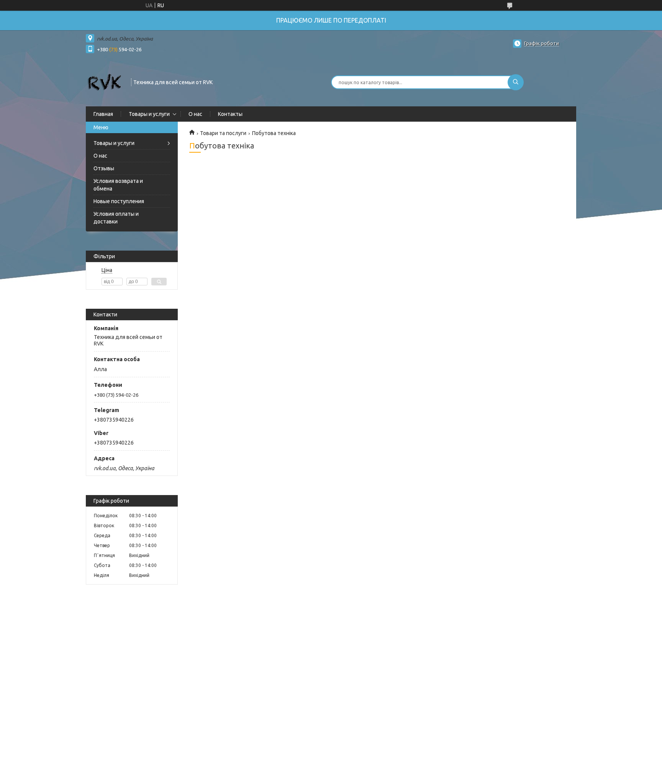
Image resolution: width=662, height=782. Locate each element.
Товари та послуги (223, 133)
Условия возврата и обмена (118, 185)
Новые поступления (118, 201)
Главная (103, 114)
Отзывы (103, 168)
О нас (195, 114)
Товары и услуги (149, 114)
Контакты (230, 114)
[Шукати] (516, 82)
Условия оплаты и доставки (116, 218)
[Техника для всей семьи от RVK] (105, 81)
